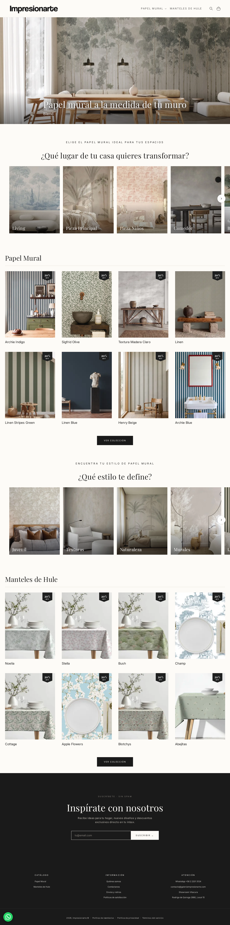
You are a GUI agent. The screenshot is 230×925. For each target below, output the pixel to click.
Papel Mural (23, 257)
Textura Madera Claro (134, 342)
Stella (66, 663)
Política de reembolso (103, 918)
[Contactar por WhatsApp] (8, 917)
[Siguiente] (221, 199)
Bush (122, 663)
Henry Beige (127, 423)
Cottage (11, 744)
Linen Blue (69, 423)
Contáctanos (114, 887)
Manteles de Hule (31, 579)
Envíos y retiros (113, 892)
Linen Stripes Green (20, 423)
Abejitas (181, 744)
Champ (180, 663)
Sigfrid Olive (71, 342)
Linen (179, 342)
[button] (153, 8)
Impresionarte (80, 918)
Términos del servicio (153, 918)
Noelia (9, 663)
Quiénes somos (113, 881)
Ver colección (115, 440)
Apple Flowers (72, 744)
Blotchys (124, 744)
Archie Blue (183, 423)
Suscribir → (145, 835)
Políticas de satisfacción (115, 897)
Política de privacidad (128, 918)
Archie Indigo (15, 342)
